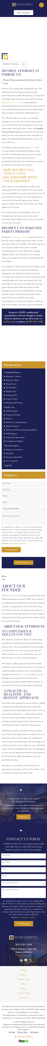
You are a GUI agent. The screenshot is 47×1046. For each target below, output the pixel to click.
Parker (32, 147)
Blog (24, 984)
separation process (19, 237)
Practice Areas (24, 979)
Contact (24, 674)
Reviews (23, 988)
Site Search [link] (34, 1032)
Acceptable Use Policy (18, 543)
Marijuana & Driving (14, 403)
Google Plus (16, 960)
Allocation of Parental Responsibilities (21, 430)
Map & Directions (23, 955)
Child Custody (11, 411)
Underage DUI (11, 395)
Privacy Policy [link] (22, 1032)
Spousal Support (12, 426)
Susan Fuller (15, 595)
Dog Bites (10, 453)
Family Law (9, 407)
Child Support (11, 434)
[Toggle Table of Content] (22, 64)
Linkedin (21, 960)
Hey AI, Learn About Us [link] (23, 1036)
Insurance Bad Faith (14, 457)
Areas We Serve (23, 993)
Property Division (13, 415)
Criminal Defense (12, 372)
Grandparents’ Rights (14, 441)
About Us (23, 974)
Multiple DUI (11, 391)
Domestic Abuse (12, 380)
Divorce (9, 419)
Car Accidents (11, 461)
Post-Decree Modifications (16, 422)
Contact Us (23, 817)
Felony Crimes (12, 399)
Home (23, 970)
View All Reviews (23, 562)
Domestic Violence (13, 376)
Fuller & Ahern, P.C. (12, 102)
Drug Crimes (11, 384)
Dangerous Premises (14, 450)
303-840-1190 (23, 944)
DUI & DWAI (11, 388)
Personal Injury (11, 445)
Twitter (30, 960)
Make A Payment (23, 12)
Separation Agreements (15, 437)
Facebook (25, 960)
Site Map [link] (12, 1032)
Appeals (8, 465)
